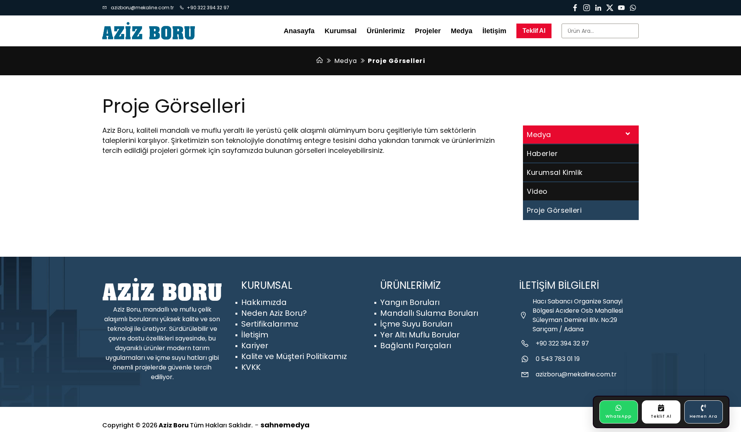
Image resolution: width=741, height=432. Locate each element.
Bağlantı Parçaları (415, 345)
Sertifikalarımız (269, 323)
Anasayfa (299, 31)
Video (537, 191)
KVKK (251, 367)
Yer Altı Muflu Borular (420, 334)
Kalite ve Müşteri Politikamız (294, 356)
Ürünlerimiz (386, 31)
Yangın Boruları (410, 302)
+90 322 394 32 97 (208, 7)
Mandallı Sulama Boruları (429, 313)
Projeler (428, 31)
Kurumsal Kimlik (555, 172)
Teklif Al (534, 30)
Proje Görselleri (554, 210)
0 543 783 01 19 (558, 358)
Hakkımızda (264, 302)
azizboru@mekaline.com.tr (142, 7)
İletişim (494, 31)
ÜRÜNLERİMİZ (410, 285)
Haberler (542, 153)
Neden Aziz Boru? (274, 313)
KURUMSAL (266, 285)
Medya (345, 60)
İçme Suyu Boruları (416, 323)
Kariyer (254, 345)
